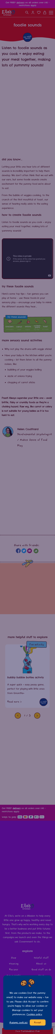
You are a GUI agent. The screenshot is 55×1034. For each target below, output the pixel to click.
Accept (37, 1022)
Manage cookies (18, 1022)
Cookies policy (34, 1014)
